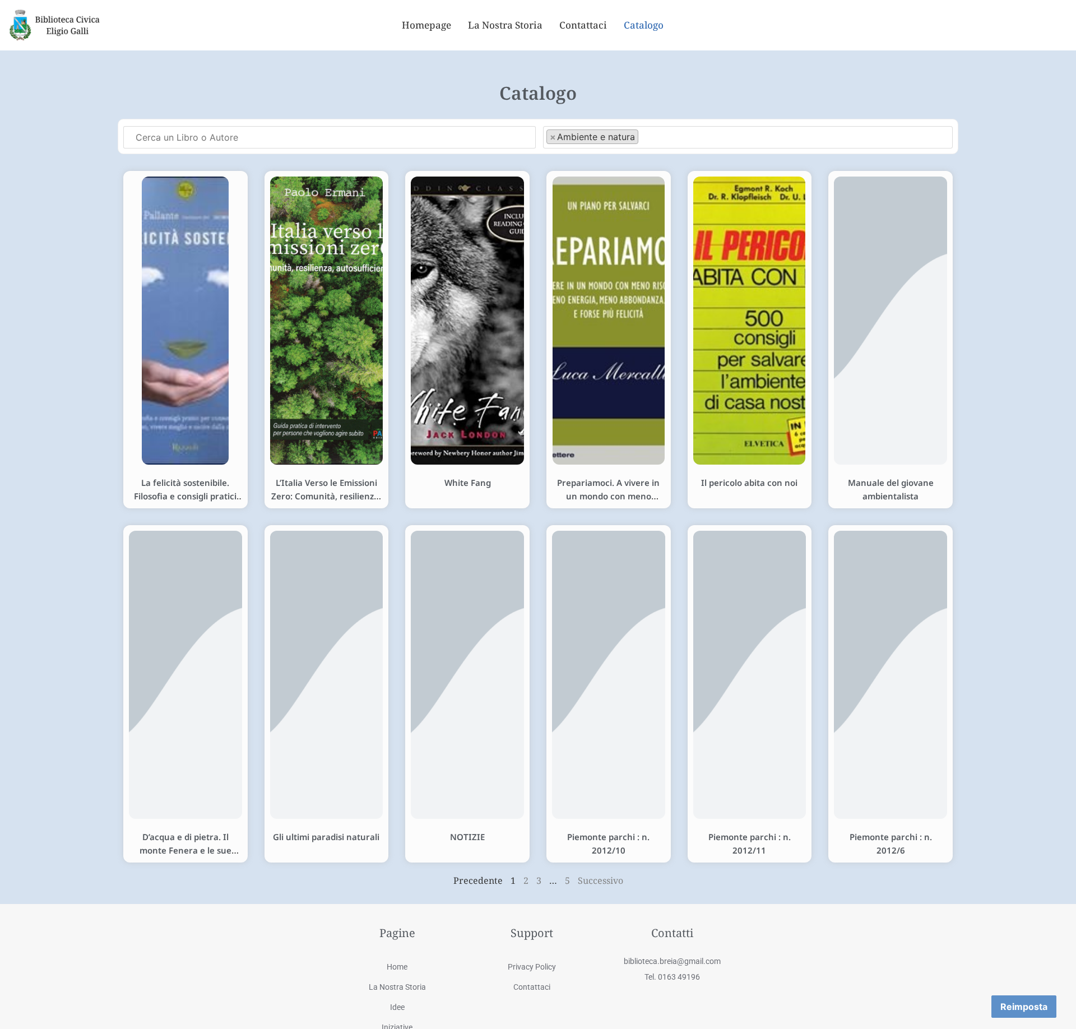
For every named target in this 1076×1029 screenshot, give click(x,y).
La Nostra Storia (505, 24)
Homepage (426, 24)
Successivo (600, 880)
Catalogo (644, 24)
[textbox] (644, 136)
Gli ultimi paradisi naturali (326, 836)
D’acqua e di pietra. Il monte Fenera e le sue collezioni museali (185, 850)
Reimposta (1023, 1006)
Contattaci (583, 24)
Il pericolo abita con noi (749, 482)
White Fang (467, 482)
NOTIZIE (467, 836)
